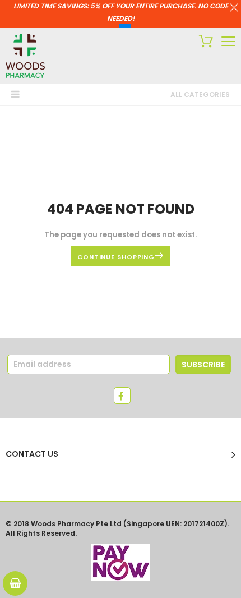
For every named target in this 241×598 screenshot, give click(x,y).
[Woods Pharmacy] (25, 56)
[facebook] (122, 395)
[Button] (228, 41)
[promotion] (234, 9)
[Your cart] (203, 43)
